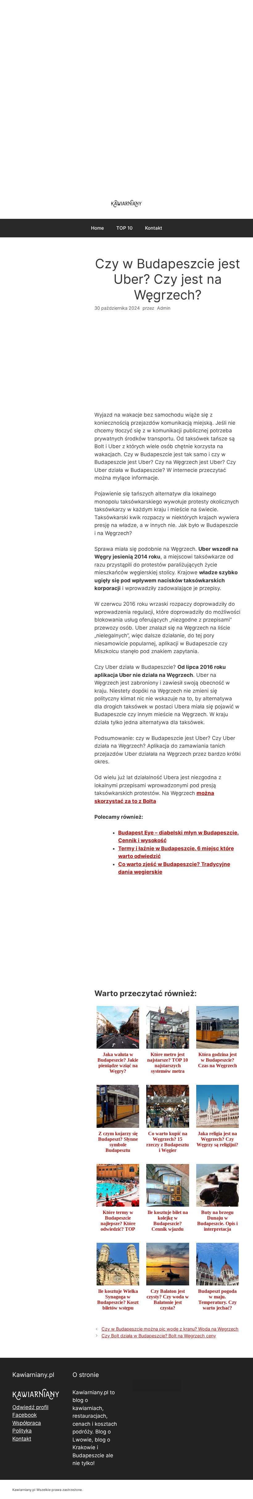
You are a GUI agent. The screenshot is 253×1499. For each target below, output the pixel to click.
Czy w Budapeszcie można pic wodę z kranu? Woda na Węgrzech (170, 1328)
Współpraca (26, 1423)
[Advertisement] (126, 96)
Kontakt (153, 228)
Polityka (22, 1431)
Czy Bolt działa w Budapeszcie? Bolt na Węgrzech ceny (159, 1335)
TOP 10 (124, 228)
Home (97, 228)
